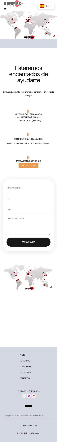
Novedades (25, 372)
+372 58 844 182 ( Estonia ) (28, 120)
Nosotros (25, 361)
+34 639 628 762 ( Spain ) (28, 117)
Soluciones (25, 367)
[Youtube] (34, 396)
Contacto (25, 378)
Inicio (22, 355)
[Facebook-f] (24, 396)
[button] (5, 9)
